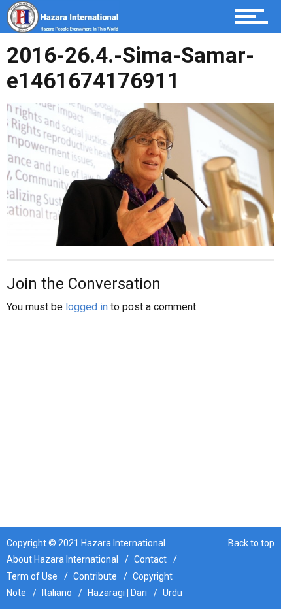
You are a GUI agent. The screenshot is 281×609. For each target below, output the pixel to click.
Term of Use (32, 576)
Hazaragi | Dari (117, 592)
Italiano (57, 592)
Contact (150, 559)
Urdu (172, 592)
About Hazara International (62, 559)
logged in (86, 307)
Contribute (95, 576)
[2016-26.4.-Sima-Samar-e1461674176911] (140, 173)
